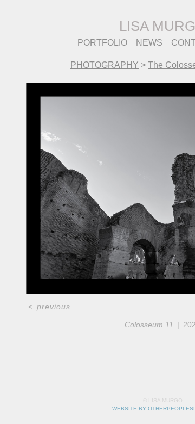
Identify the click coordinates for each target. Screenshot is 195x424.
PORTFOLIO (102, 42)
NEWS (149, 42)
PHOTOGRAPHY (104, 65)
